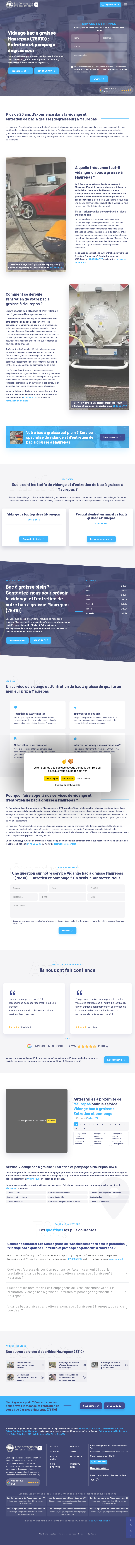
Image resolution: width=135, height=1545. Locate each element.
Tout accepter (51, 778)
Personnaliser (83, 778)
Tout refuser (67, 778)
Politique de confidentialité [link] (67, 785)
